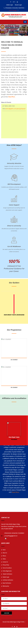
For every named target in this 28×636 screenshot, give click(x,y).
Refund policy (6, 586)
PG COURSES (14, 387)
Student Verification (7, 574)
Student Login (6, 577)
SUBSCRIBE (6, 613)
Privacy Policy (6, 565)
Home (4, 549)
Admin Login (9, 5)
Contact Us (5, 562)
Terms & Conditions (7, 568)
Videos (4, 559)
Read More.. (11, 97)
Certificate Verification (8, 580)
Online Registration (7, 571)
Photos (4, 556)
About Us (5, 553)
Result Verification (7, 583)
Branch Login (18, 5)
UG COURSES (14, 360)
